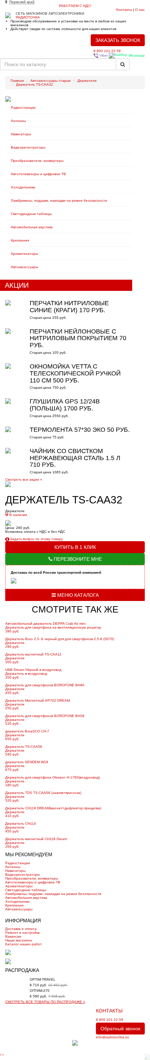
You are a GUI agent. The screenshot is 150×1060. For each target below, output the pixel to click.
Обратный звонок (120, 1028)
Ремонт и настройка (22, 932)
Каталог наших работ (23, 944)
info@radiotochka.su (112, 1037)
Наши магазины (18, 940)
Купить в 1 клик (75, 547)
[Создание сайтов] (75, 1043)
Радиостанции (23, 107)
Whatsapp (136, 55)
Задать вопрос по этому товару (36, 539)
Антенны (18, 121)
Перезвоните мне (77, 559)
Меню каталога (77, 595)
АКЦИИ (17, 285)
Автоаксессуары (24, 267)
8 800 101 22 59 (107, 51)
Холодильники (23, 187)
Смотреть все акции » (23, 479)
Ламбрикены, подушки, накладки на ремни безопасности (59, 200)
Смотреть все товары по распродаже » (45, 1002)
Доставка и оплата (21, 929)
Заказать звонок (117, 40)
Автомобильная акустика (32, 227)
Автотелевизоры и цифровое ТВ (38, 174)
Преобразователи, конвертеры (37, 161)
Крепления (20, 240)
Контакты (124, 10)
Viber (103, 55)
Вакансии (13, 936)
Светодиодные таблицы (31, 214)
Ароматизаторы (24, 254)
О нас (140, 10)
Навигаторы (21, 134)
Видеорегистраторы (28, 147)
